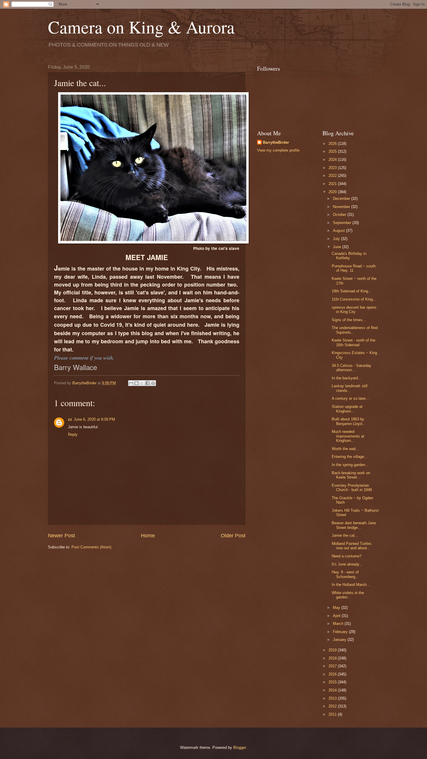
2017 (333, 666)
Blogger (239, 747)
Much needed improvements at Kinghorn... (348, 436)
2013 (333, 698)
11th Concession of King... (354, 299)
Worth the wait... (345, 449)
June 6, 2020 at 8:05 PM (94, 419)
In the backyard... (346, 378)
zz (70, 419)
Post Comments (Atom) (91, 547)
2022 (333, 175)
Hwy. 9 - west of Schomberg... (345, 574)
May (337, 607)
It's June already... (347, 564)
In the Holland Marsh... (351, 584)
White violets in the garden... (348, 595)
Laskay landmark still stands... (349, 388)
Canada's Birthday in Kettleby (349, 255)
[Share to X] (142, 383)
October (340, 214)
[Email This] (131, 383)
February (341, 632)
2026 (333, 143)
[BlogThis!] (136, 383)
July (337, 239)
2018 (333, 658)
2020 (333, 192)
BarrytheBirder (276, 142)
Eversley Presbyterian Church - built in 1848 (352, 487)
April (337, 616)
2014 (333, 690)
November (342, 207)
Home (148, 535)
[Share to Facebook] (147, 383)
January (340, 639)
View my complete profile (278, 150)
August (339, 230)
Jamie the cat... (345, 535)
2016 (333, 674)
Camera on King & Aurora (141, 26)
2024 (333, 159)
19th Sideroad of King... (352, 291)
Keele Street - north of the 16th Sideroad (353, 342)
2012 (333, 706)
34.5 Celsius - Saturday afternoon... (351, 367)
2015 (333, 682)
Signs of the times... (349, 320)
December (342, 198)
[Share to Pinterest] (153, 383)
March (339, 623)
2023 (333, 168)
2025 (333, 151)
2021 (333, 184)
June (337, 247)
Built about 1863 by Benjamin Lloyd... (348, 421)
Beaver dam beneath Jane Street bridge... (354, 525)
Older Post (233, 535)
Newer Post (61, 535)
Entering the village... (349, 456)
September (342, 223)
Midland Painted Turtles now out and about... (352, 545)
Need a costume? (346, 556)
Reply (73, 434)
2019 (333, 650)
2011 (333, 714)
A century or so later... (350, 398)
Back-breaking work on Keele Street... (351, 475)
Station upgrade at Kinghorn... (347, 408)
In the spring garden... (350, 465)
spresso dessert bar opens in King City (354, 309)
